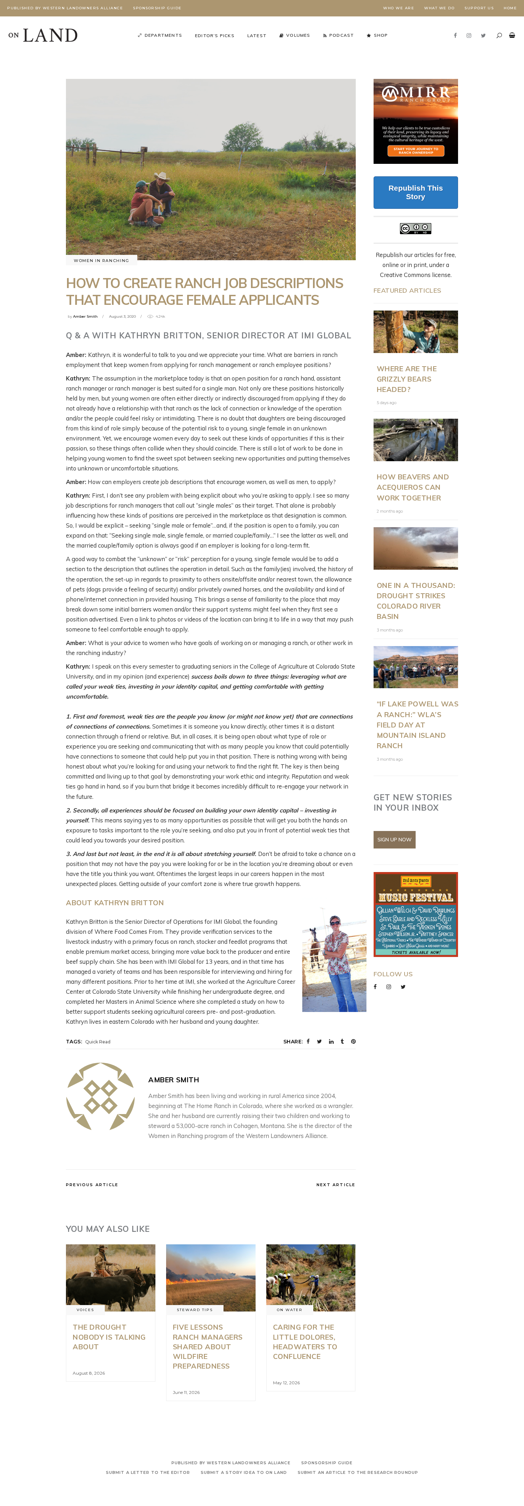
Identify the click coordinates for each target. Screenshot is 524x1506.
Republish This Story (416, 192)
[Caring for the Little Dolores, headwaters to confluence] (311, 1277)
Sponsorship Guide (157, 8)
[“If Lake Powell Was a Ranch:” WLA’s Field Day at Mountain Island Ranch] (416, 667)
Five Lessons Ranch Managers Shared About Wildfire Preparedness (208, 1346)
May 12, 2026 (286, 1382)
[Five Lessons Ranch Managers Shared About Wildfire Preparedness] (211, 1277)
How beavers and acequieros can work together (413, 487)
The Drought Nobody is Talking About (109, 1337)
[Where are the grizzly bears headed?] (416, 332)
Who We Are (398, 8)
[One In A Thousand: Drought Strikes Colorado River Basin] (416, 548)
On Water (290, 1310)
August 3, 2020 (122, 316)
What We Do (439, 8)
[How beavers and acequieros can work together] (416, 440)
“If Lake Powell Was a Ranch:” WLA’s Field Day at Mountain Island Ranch (418, 724)
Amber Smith (85, 316)
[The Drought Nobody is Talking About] (110, 1277)
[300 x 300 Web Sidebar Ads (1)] (416, 121)
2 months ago (390, 511)
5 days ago (386, 402)
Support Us (479, 8)
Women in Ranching (101, 260)
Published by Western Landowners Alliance (65, 8)
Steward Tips (195, 1310)
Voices (85, 1310)
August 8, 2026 (89, 1373)
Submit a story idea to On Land (244, 1472)
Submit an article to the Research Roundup (358, 1472)
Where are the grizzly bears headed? (407, 379)
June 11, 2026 (186, 1392)
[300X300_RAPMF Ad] (416, 914)
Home (510, 8)
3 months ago (390, 630)
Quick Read (98, 1041)
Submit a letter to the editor (148, 1472)
